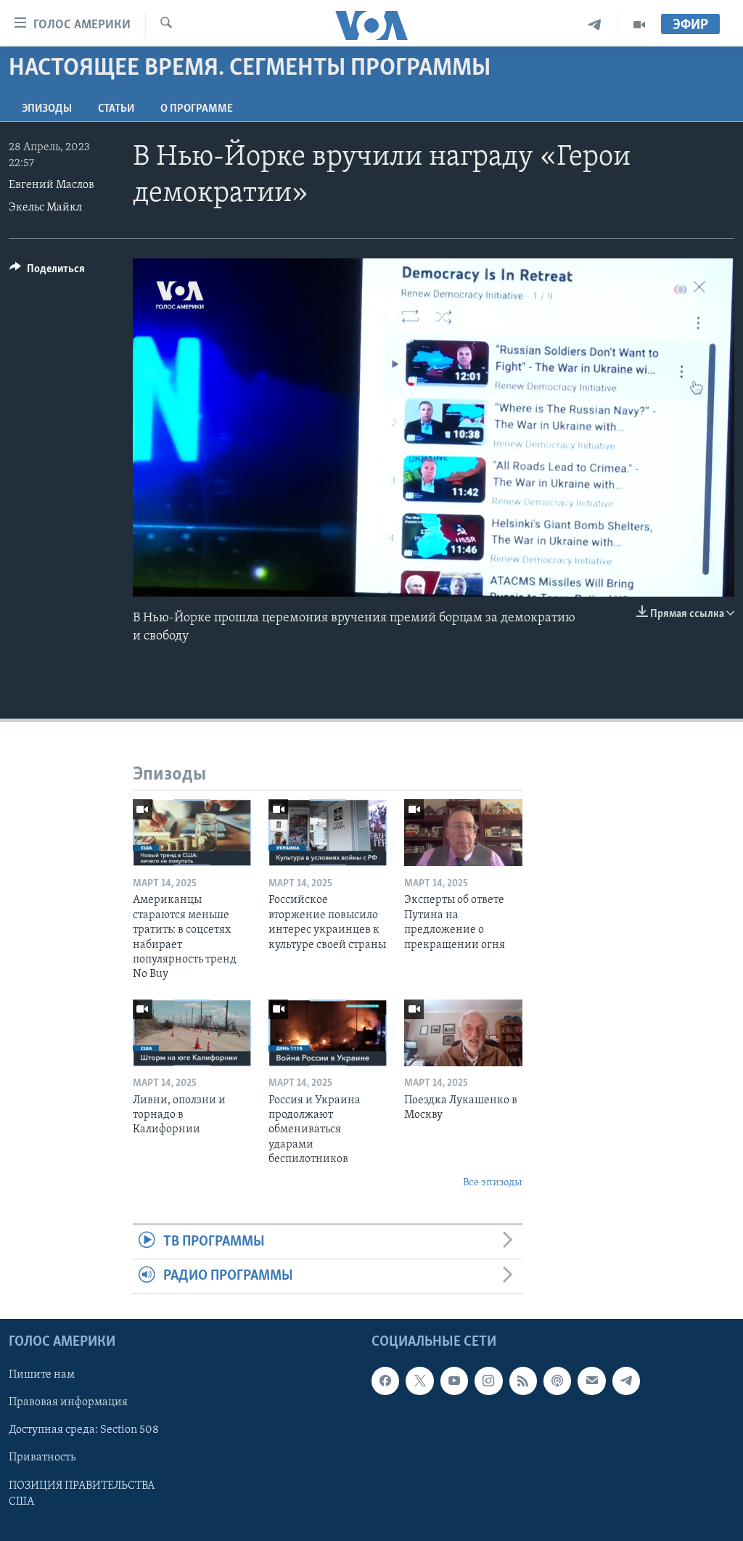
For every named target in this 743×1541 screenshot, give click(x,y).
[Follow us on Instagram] (488, 1380)
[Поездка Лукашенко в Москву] (463, 1033)
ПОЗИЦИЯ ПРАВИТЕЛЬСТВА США (82, 1493)
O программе (196, 109)
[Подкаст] (557, 1380)
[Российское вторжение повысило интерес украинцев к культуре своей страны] (327, 832)
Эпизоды (47, 109)
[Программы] (639, 25)
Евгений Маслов (51, 185)
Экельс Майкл (45, 207)
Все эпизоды (492, 1182)
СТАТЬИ (116, 109)
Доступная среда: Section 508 (84, 1430)
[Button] (47, 272)
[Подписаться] (591, 1380)
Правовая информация (68, 1402)
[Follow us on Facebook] (385, 1380)
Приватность (42, 1457)
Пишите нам (42, 1375)
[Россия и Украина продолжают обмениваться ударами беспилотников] (327, 1033)
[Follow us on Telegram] (626, 1380)
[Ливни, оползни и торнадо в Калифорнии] (192, 1033)
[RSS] (523, 1380)
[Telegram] (594, 25)
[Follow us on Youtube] (454, 1380)
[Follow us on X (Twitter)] (419, 1380)
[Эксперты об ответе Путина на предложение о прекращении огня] (463, 832)
